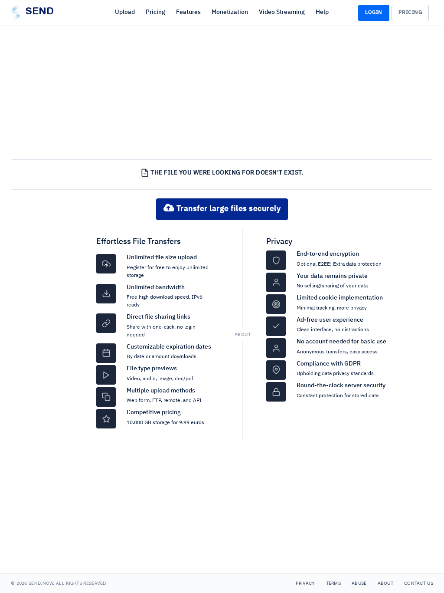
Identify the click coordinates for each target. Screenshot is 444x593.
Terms (333, 583)
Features (188, 12)
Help (322, 12)
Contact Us (418, 583)
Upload (125, 12)
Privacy (279, 242)
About (386, 583)
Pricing (155, 12)
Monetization (230, 12)
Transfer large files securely (227, 209)
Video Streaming (282, 12)
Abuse (359, 583)
